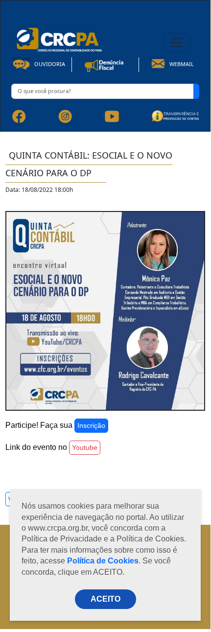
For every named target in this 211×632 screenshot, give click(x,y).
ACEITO (105, 599)
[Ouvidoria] (105, 64)
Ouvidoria (49, 64)
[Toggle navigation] (176, 42)
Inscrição (91, 425)
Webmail (181, 64)
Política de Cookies (103, 561)
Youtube (84, 447)
